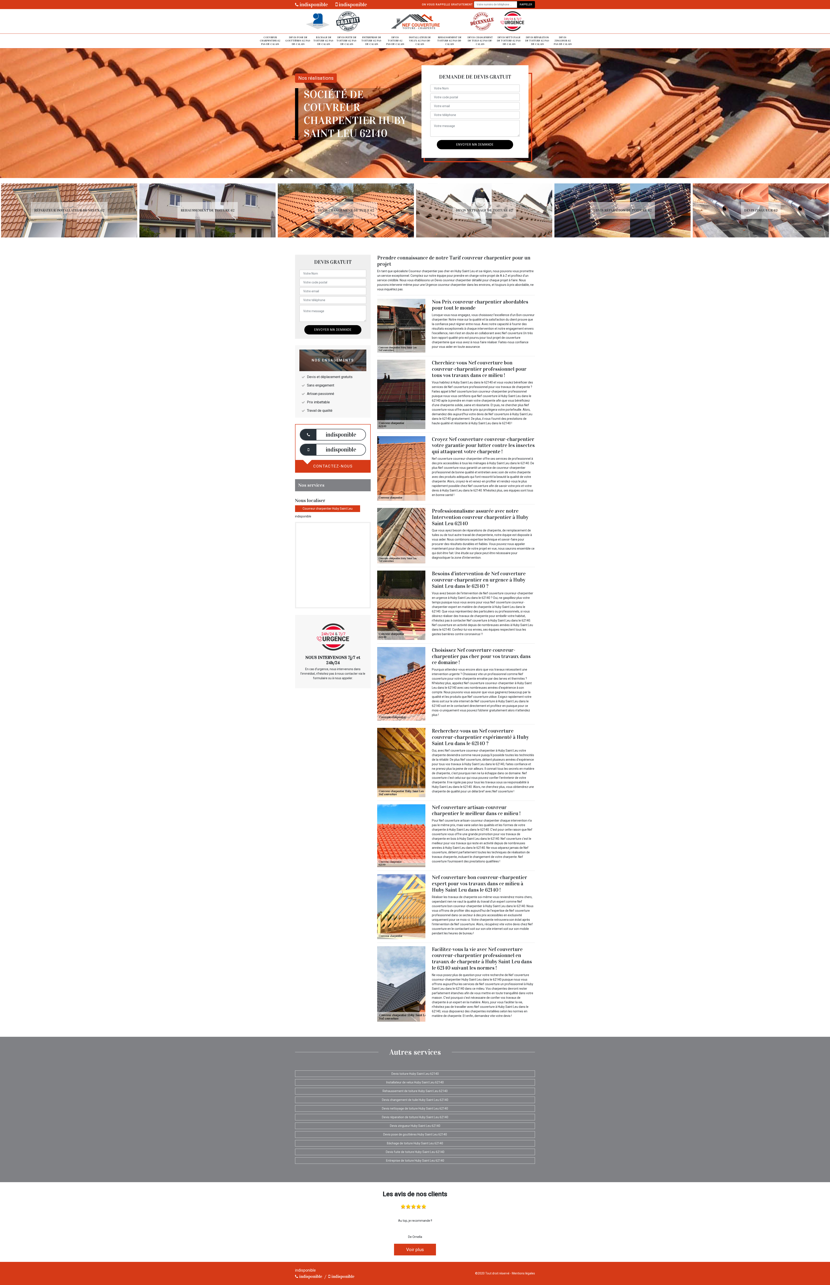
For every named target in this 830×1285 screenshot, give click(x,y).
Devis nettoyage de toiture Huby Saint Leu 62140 (415, 1108)
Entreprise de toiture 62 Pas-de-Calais (371, 41)
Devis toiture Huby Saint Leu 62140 (415, 1073)
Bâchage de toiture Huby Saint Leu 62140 (415, 1143)
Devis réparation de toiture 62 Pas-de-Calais (537, 41)
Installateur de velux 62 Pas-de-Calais (420, 41)
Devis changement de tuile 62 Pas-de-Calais (480, 41)
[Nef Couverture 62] (415, 21)
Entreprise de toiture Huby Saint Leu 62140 (415, 1160)
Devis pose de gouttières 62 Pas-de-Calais (298, 41)
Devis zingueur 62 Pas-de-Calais (563, 41)
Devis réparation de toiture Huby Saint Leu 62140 (415, 1117)
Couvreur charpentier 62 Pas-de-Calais (270, 41)
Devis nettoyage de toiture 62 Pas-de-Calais (509, 41)
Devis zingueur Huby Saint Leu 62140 (415, 1126)
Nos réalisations (316, 78)
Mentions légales (523, 1273)
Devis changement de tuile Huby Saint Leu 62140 (415, 1100)
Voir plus (415, 1249)
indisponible (313, 4)
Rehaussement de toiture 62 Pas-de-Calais (449, 41)
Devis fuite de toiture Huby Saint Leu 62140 (415, 1152)
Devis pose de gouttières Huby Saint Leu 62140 (415, 1134)
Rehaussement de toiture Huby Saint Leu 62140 (415, 1091)
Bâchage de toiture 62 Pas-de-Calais (323, 41)
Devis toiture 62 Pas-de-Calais (395, 41)
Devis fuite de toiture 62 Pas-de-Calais (347, 41)
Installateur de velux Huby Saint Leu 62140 (415, 1082)
